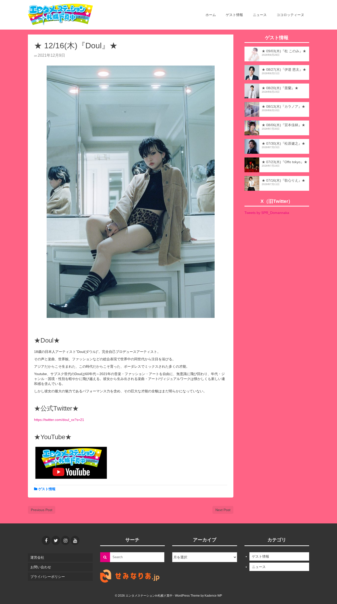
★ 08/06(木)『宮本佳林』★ (283, 125)
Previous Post (41, 510)
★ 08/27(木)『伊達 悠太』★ (284, 69)
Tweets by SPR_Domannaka (266, 213)
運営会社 (37, 557)
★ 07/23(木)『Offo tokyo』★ (284, 162)
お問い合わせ (40, 567)
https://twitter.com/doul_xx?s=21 (59, 420)
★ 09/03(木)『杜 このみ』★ (284, 51)
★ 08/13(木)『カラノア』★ (283, 106)
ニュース (259, 567)
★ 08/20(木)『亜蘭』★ (280, 88)
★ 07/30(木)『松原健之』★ (283, 143)
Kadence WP (213, 595)
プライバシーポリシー (47, 577)
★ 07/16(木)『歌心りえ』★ (283, 180)
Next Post (222, 510)
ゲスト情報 (47, 489)
